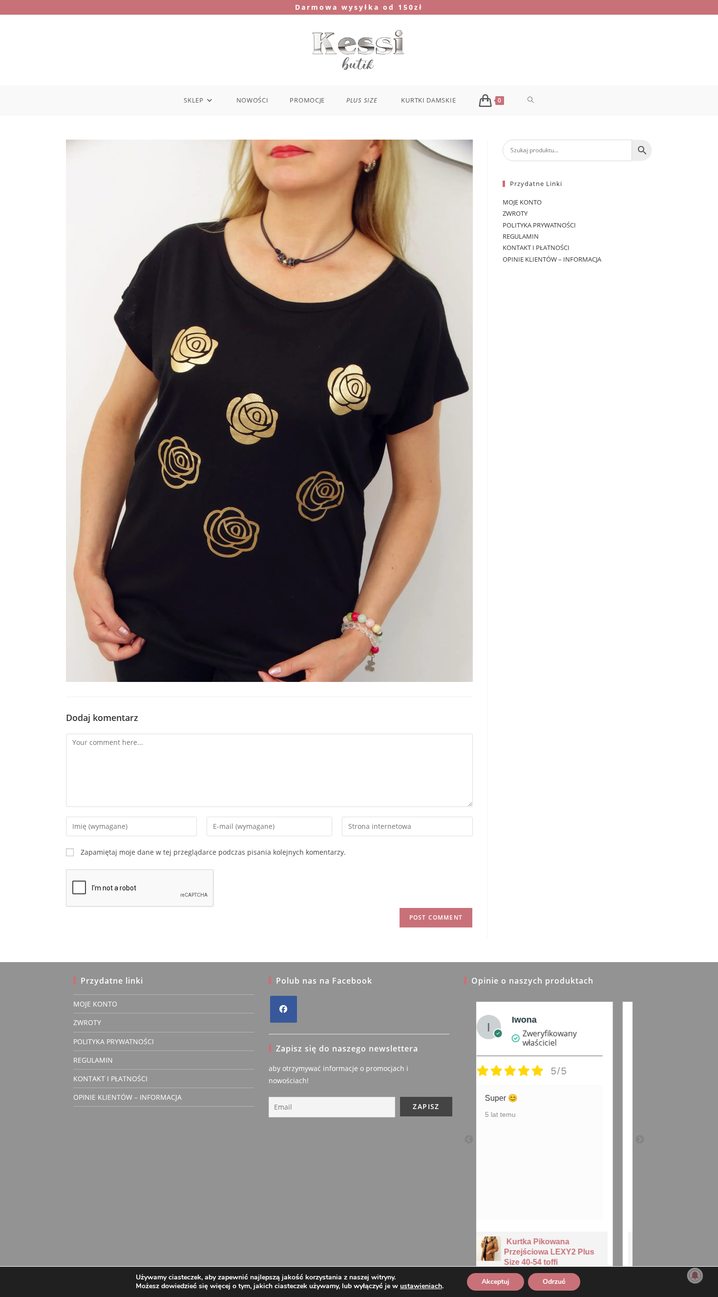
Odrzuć (554, 1281)
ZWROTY (515, 213)
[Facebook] (283, 1009)
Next (640, 1140)
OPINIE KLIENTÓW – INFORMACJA (552, 259)
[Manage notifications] (695, 1275)
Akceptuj (495, 1281)
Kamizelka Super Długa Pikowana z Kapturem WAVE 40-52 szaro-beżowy (568, 1251)
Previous (469, 1140)
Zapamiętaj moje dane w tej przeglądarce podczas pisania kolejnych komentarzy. (213, 852)
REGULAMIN (521, 236)
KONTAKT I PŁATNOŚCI (536, 247)
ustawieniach (421, 1286)
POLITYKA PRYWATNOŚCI (539, 225)
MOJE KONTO (522, 202)
